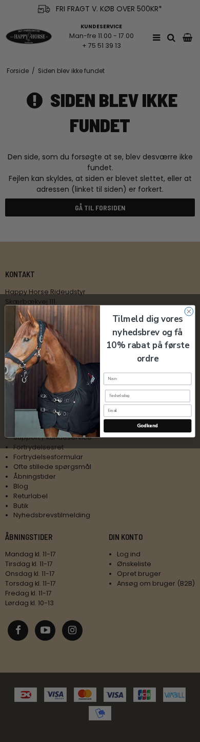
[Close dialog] (189, 311)
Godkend (147, 425)
